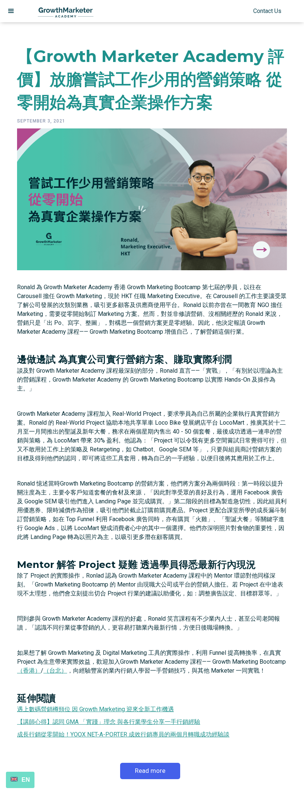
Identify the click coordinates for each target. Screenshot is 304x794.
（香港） (29, 670)
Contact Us (267, 10)
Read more (150, 770)
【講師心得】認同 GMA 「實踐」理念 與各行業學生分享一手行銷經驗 (108, 721)
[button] (11, 11)
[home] (65, 11)
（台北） (55, 670)
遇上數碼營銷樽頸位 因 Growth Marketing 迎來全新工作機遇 (95, 709)
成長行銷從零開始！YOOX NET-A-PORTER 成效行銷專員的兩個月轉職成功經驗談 (123, 734)
